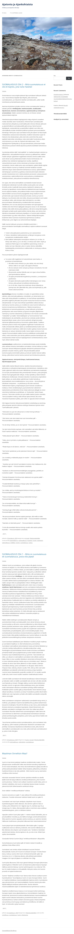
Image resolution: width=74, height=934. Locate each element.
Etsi (55, 75)
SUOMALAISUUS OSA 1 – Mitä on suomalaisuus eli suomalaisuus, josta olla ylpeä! (24, 555)
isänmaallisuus (22, 540)
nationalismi (22, 742)
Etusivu (4, 13)
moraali (27, 538)
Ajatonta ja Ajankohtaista (17, 4)
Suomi (19, 915)
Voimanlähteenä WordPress (9, 930)
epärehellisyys (14, 540)
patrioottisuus (6, 543)
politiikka (12, 543)
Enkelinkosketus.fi (59, 94)
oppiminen (40, 540)
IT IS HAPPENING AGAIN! (16, 13)
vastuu (30, 543)
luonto (35, 540)
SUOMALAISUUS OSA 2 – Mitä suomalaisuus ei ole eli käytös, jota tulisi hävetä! (23, 85)
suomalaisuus (24, 543)
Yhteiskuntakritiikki (35, 538)
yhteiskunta (24, 915)
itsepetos (29, 540)
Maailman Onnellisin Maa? (14, 753)
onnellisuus (5, 915)
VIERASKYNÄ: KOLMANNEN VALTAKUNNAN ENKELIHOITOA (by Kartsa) (63, 99)
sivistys (18, 543)
